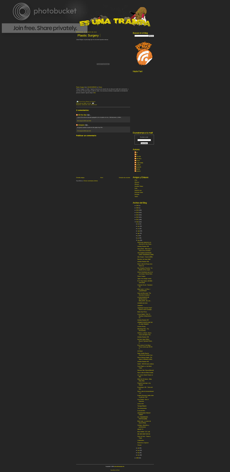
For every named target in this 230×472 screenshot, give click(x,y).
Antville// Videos (139, 186)
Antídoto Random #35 (143, 361)
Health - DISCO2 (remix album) (145, 364)
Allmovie (137, 182)
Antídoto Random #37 (143, 320)
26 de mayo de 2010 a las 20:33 (84, 120)
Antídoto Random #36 (143, 337)
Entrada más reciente (124, 177)
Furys (136, 152)
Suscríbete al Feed (115, 470)
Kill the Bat (82, 115)
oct (138, 228)
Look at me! (140, 403)
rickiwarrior (138, 171)
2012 (137, 217)
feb (138, 452)
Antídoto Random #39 (143, 246)
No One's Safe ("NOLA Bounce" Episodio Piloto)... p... (145, 341)
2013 (137, 215)
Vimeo (100, 87)
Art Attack (140, 351)
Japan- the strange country (144, 278)
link (95, 92)
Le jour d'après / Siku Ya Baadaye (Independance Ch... (144, 316)
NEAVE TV (140, 429)
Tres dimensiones (142, 408)
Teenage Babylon (141, 406)
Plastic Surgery (88, 35)
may (138, 240)
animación (84, 104)
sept (138, 231)
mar (138, 450)
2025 (137, 208)
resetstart (137, 169)
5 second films (141, 410)
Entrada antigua (80, 177)
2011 (137, 219)
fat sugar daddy (139, 162)
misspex (81, 125)
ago (138, 233)
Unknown (137, 160)
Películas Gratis (139, 192)
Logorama (140, 305)
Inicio (101, 177)
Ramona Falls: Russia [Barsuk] (145, 370)
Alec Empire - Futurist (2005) (144, 257)
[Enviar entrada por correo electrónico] (93, 103)
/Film (136, 180)
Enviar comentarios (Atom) (91, 180)
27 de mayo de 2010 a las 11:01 (84, 130)
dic (138, 224)
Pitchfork (137, 194)
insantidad (137, 164)
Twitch (136, 196)
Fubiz (136, 188)
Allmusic (137, 184)
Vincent (139, 445)
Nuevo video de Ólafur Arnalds (145, 372)
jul (138, 235)
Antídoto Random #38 (143, 261)
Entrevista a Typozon (143, 442)
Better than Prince (142, 312)
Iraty (136, 154)
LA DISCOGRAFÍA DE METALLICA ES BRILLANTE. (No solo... (144, 299)
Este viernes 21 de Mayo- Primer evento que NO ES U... (144, 347)
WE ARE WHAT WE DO (143, 434)
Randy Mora (138, 158)
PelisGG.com (138, 190)
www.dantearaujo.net (119, 466)
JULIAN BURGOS (92, 87)
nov (138, 226)
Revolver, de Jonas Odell (143, 259)
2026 (137, 205)
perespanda (138, 167)
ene (138, 455)
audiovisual (94, 104)
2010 (137, 222)
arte (89, 104)
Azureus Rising (141, 326)
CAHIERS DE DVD (142, 303)
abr (138, 448)
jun (138, 238)
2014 (137, 212)
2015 (137, 210)
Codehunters (140, 440)
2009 (137, 458)
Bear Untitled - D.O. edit (143, 431)
